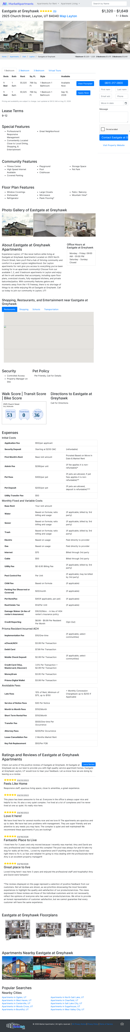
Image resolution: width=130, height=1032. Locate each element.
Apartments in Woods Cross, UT (17, 1006)
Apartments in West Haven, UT (16, 1000)
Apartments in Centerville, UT (16, 1003)
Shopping (23, 309)
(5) (54, 11)
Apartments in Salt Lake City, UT (66, 1003)
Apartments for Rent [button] (47, 3)
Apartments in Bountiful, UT (15, 1009)
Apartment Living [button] (69, 3)
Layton (72, 16)
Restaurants (9, 309)
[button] (48, 334)
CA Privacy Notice (79, 1024)
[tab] (9, 70)
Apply (83, 93)
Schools (36, 309)
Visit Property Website (114, 145)
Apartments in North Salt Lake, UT (67, 997)
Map (63, 16)
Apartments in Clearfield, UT (64, 1000)
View (85, 83)
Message (103, 109)
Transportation (51, 309)
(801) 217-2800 (114, 82)
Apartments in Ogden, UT (14, 997)
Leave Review (88, 764)
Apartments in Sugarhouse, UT (65, 1006)
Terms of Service (106, 1024)
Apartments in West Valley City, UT (67, 1009)
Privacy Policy (92, 1024)
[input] (111, 103)
